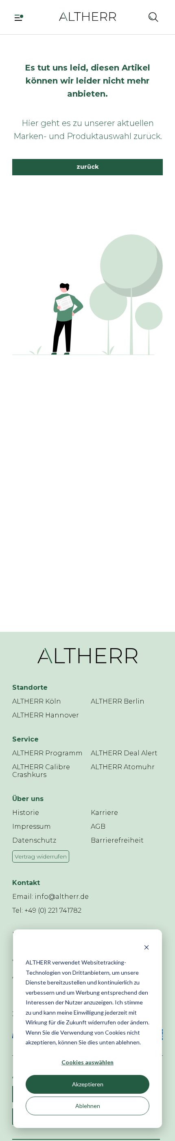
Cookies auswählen (87, 1062)
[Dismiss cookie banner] (146, 947)
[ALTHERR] (87, 16)
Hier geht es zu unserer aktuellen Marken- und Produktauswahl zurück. (87, 129)
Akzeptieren (87, 1084)
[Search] (153, 16)
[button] (135, 16)
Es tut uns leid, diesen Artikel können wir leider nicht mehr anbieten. (87, 81)
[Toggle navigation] (21, 16)
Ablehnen (87, 1105)
